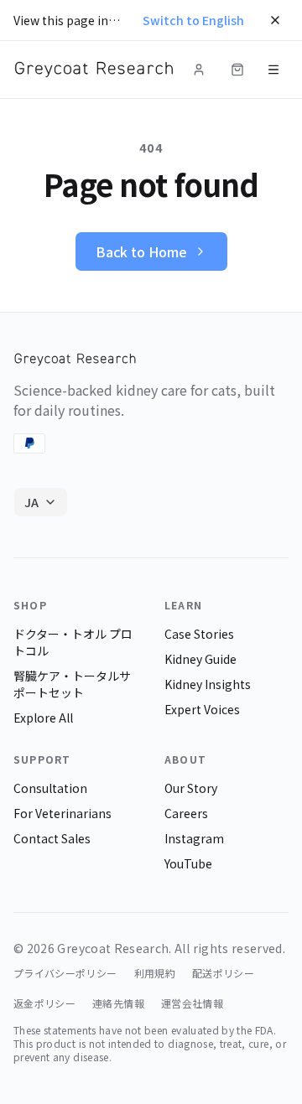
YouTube (188, 863)
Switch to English (193, 20)
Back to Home (141, 251)
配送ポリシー (223, 973)
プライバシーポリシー (65, 973)
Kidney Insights (207, 684)
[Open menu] (273, 69)
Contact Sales (52, 838)
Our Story (190, 788)
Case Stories (199, 633)
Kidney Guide (200, 658)
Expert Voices (202, 709)
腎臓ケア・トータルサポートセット (72, 684)
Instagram (194, 838)
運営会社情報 (192, 1003)
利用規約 (154, 973)
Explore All (43, 717)
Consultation (50, 788)
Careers (186, 813)
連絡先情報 (118, 1003)
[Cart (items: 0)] (237, 69)
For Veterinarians (62, 813)
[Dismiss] (275, 20)
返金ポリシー (44, 1003)
